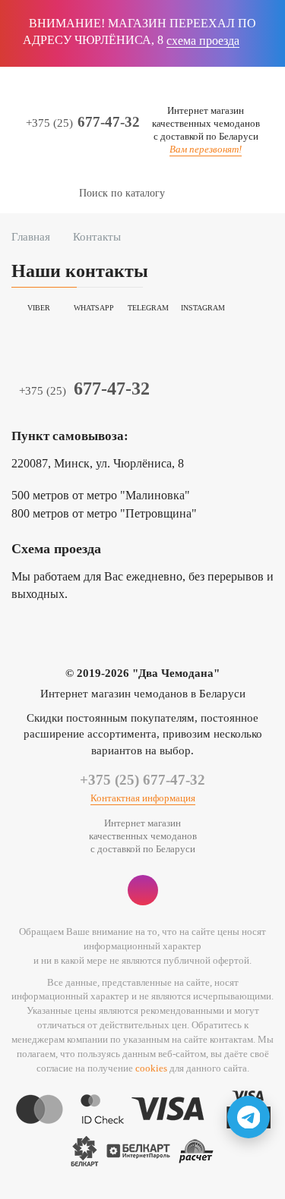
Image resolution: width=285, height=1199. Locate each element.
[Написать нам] (248, 1117)
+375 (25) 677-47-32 (142, 780)
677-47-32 (83, 122)
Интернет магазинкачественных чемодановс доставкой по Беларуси (206, 123)
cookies (151, 1068)
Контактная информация (142, 798)
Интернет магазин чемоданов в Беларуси (142, 694)
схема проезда (202, 40)
